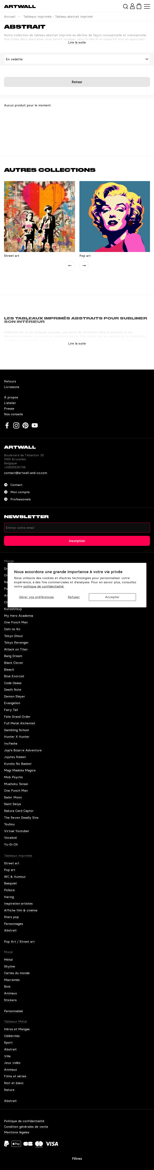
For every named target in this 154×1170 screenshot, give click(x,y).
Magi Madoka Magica (19, 770)
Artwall (20, 6)
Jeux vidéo (12, 1063)
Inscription (77, 541)
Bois (7, 986)
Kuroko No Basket (17, 764)
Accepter (112, 597)
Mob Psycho (13, 777)
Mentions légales (16, 1132)
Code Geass (12, 683)
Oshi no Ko (12, 629)
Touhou (9, 824)
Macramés (12, 980)
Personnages (13, 924)
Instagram (16, 425)
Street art (11, 863)
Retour (77, 82)
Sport (8, 1042)
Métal (8, 959)
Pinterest (25, 425)
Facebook (7, 425)
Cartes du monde (17, 973)
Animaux (10, 993)
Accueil (9, 16)
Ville (7, 1056)
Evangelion (12, 703)
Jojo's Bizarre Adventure (23, 750)
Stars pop (11, 917)
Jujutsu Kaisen (15, 757)
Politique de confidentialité (24, 1121)
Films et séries (15, 1076)
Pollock (9, 890)
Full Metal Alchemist (19, 723)
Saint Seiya (12, 804)
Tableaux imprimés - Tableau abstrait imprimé (58, 16)
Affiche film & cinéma (20, 910)
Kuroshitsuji (13, 609)
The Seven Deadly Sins (21, 817)
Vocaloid (10, 837)
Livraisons (11, 387)
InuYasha (10, 743)
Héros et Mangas (17, 1029)
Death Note (12, 689)
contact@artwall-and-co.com (25, 473)
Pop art (9, 870)
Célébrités (12, 1036)
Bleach (9, 669)
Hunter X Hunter (16, 737)
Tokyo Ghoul (13, 636)
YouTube (35, 425)
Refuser (74, 597)
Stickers (10, 1000)
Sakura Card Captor (19, 811)
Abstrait (10, 930)
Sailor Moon (13, 797)
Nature (9, 1090)
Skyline (9, 966)
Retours (10, 381)
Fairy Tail (11, 710)
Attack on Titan (15, 649)
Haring (9, 897)
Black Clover (13, 663)
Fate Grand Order (17, 716)
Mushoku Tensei (16, 784)
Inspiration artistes (18, 903)
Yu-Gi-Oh (11, 844)
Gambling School (16, 730)
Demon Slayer (14, 696)
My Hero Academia (18, 616)
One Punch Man (16, 622)
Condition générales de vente (26, 1127)
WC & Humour (15, 877)
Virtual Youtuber (16, 831)
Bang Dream (13, 656)
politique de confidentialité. (43, 586)
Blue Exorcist (14, 676)
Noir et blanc (14, 1083)
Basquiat (10, 883)
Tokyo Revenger (16, 642)
